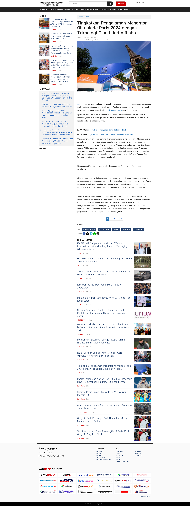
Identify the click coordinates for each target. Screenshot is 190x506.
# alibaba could (104, 229)
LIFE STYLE (74, 9)
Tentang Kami (100, 458)
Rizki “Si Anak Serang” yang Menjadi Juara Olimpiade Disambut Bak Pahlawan (99, 354)
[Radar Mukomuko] (48, 491)
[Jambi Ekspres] (67, 480)
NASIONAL (120, 9)
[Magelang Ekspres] (142, 480)
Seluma (42, 9)
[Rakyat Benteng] (123, 491)
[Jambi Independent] (48, 480)
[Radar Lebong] (85, 491)
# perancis (126, 229)
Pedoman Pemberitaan (103, 460)
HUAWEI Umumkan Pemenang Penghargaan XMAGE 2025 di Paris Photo (104, 260)
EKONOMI (113, 9)
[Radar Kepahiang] (123, 486)
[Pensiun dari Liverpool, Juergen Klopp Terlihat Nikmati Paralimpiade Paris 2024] (142, 343)
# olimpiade (138, 229)
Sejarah (67, 9)
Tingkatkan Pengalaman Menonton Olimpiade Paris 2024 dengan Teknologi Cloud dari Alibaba (104, 367)
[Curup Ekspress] (142, 486)
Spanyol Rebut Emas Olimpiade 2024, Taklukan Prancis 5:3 (101, 393)
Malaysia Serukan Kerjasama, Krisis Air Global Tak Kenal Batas (103, 299)
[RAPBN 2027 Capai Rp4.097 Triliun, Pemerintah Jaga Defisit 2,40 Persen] (44, 38)
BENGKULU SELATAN (101, 9)
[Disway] (48, 475)
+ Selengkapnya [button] (145, 497)
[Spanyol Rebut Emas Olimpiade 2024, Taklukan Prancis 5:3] (142, 396)
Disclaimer (99, 452)
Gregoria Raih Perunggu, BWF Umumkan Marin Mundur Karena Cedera (102, 420)
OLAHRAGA (127, 9)
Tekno (82, 9)
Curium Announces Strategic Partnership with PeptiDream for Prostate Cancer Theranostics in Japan (102, 313)
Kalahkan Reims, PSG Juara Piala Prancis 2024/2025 (99, 286)
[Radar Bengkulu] (67, 491)
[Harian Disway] (67, 475)
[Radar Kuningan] (48, 486)
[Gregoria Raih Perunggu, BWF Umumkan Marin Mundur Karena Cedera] (142, 422)
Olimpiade (112, 110)
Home (81, 17)
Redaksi (98, 456)
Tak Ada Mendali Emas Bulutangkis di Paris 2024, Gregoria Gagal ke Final (103, 433)
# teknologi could (89, 229)
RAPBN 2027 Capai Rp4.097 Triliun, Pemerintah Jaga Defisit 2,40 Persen (61, 36)
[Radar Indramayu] (123, 475)
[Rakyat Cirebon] (142, 475)
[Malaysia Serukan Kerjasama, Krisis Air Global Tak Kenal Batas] (142, 301)
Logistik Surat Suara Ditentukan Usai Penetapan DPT (110, 134)
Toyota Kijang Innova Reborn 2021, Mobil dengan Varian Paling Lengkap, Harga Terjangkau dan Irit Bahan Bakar (56, 114)
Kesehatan (90, 9)
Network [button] (120, 3)
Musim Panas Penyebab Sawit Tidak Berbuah (107, 130)
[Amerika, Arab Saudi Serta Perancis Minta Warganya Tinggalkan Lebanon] (142, 409)
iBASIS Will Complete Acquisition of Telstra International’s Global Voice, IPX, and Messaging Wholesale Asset (102, 246)
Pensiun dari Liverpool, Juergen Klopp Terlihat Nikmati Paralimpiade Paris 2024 (101, 341)
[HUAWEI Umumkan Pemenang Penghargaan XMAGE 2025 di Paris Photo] (142, 262)
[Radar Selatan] (142, 491)
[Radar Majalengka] (67, 486)
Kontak (98, 454)
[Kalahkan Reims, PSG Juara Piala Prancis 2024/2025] (142, 288)
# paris (116, 229)
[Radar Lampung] (104, 480)
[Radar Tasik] (85, 475)
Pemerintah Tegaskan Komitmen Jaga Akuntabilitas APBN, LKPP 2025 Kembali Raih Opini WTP (62, 23)
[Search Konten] (110, 3)
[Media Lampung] (104, 475)
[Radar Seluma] (104, 491)
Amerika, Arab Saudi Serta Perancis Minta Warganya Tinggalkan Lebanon (104, 407)
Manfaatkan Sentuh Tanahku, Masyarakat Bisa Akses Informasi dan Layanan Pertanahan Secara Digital (62, 49)
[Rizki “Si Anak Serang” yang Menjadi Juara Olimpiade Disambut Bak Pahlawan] (142, 356)
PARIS (79, 104)
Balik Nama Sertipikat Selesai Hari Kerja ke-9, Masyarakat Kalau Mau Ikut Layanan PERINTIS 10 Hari (62, 64)
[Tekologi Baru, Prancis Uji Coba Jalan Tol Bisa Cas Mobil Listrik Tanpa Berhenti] (142, 275)
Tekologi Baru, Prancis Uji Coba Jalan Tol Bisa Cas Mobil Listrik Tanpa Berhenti (103, 273)
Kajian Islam (52, 9)
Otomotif (60, 9)
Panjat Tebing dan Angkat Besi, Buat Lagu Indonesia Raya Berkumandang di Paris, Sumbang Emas (104, 380)
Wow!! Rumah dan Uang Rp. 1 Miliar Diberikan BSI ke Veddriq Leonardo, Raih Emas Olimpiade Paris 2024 (103, 327)
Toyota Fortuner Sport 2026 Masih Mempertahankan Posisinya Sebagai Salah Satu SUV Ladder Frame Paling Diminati (56, 96)
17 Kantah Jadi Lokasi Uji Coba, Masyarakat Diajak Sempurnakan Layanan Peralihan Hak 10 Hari (60, 78)
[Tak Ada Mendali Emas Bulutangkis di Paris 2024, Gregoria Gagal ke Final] (142, 435)
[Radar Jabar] (104, 486)
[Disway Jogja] (85, 486)
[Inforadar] (85, 480)
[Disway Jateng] (123, 480)
